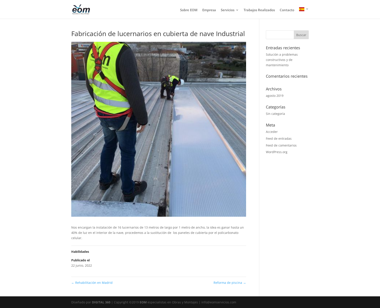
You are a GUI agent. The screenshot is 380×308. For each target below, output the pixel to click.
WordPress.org (276, 152)
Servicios (227, 10)
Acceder (272, 132)
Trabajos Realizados (259, 10)
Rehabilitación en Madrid (92, 282)
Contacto (287, 10)
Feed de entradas (279, 138)
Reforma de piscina (230, 282)
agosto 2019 (274, 96)
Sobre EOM (188, 10)
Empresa (209, 10)
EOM (144, 302)
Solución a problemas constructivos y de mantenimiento (282, 59)
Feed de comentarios (281, 145)
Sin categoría (275, 114)
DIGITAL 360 (101, 302)
